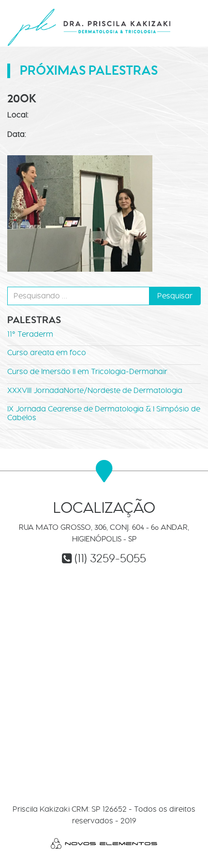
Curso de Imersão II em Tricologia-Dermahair (87, 371)
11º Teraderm (30, 334)
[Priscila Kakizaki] (89, 27)
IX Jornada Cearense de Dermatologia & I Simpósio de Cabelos (103, 413)
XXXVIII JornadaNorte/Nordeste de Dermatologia (94, 390)
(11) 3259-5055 (110, 558)
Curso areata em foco (46, 352)
